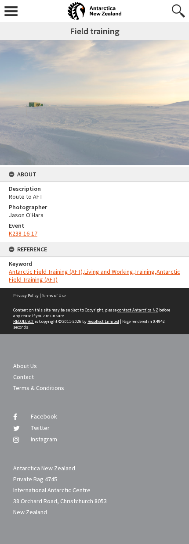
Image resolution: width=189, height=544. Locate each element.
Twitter (40, 428)
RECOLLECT (23, 321)
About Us (25, 366)
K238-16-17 (23, 233)
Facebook (44, 416)
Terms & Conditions (38, 388)
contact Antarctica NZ (137, 310)
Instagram (44, 439)
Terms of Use (53, 295)
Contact (23, 377)
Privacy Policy (26, 295)
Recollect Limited (103, 321)
